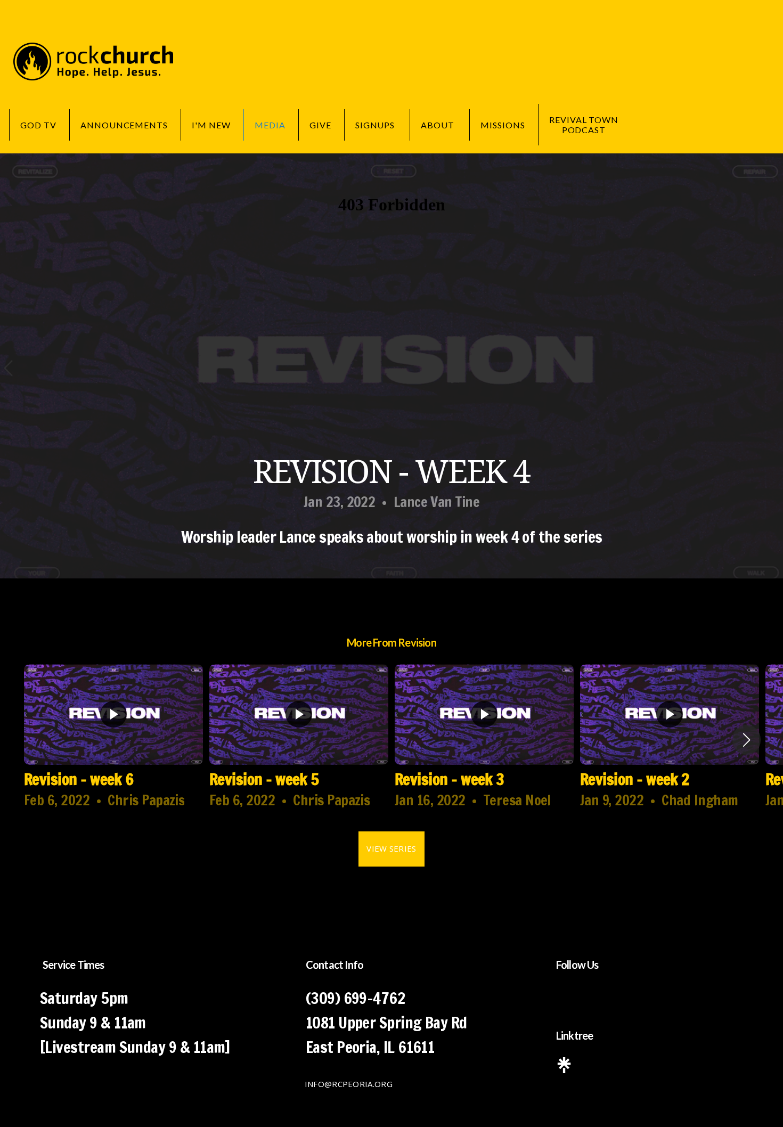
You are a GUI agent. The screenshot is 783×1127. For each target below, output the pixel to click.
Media (270, 125)
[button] (746, 740)
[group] (113, 739)
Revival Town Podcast (584, 125)
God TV (38, 125)
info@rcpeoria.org (349, 1084)
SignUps (376, 125)
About (438, 125)
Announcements (124, 125)
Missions (502, 125)
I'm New (211, 125)
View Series (391, 848)
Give (320, 125)
